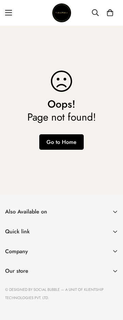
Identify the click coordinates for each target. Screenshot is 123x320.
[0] (110, 13)
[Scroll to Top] (111, 284)
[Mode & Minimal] (61, 13)
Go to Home (61, 142)
